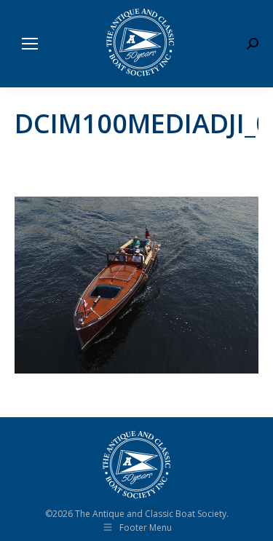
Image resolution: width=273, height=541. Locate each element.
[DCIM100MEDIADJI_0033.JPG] (136, 285)
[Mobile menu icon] (30, 43)
